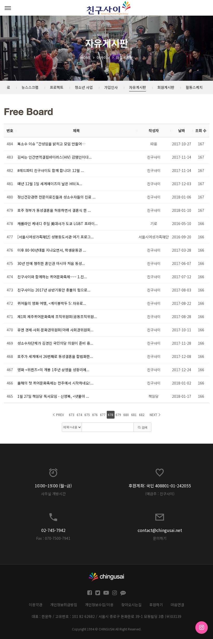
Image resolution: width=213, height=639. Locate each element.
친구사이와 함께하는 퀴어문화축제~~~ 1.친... (52, 276)
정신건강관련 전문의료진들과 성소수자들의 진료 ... (56, 197)
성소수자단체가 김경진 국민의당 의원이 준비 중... (55, 343)
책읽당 (154, 396)
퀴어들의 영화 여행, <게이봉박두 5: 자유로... (51, 303)
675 (87, 414)
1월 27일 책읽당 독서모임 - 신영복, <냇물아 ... (53, 396)
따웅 (153, 143)
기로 (153, 223)
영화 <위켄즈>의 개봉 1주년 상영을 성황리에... (53, 369)
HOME (86, 57)
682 (141, 414)
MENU (8, 8)
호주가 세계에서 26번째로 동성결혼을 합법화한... (55, 356)
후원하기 (156, 604)
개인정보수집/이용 (99, 604)
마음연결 (177, 604)
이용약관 (35, 604)
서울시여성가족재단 (153, 236)
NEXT (154, 414)
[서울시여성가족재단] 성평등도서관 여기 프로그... (55, 236)
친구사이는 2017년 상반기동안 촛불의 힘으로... (53, 290)
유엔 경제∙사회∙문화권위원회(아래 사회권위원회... (55, 329)
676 (95, 414)
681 (134, 414)
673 (71, 414)
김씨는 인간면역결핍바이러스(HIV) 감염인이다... (54, 157)
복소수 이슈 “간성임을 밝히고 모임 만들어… (51, 143)
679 (118, 414)
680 (126, 414)
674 (79, 414)
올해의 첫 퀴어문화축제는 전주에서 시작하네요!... (55, 383)
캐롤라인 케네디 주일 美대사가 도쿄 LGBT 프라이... (57, 223)
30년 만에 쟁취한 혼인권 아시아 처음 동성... (51, 263)
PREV (59, 414)
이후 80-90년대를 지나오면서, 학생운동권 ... (51, 250)
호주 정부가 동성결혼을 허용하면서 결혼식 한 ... (54, 210)
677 (102, 414)
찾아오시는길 (131, 604)
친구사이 (154, 157)
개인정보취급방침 (63, 604)
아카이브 (103, 57)
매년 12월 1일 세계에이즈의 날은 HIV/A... (49, 183)
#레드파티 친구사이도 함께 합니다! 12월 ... (50, 170)
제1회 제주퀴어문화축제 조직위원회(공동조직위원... (57, 316)
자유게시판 (124, 57)
